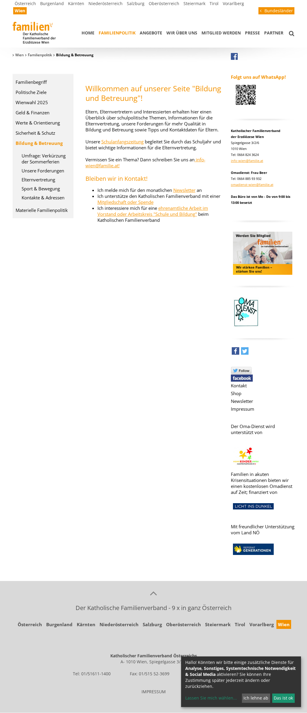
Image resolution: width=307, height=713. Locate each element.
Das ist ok (283, 698)
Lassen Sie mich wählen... (211, 698)
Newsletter (184, 190)
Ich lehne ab (255, 698)
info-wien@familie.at (247, 160)
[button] (235, 352)
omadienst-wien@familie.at (252, 184)
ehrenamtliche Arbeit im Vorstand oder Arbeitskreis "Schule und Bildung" (152, 211)
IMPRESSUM (154, 691)
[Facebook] (234, 56)
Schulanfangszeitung (122, 142)
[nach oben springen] (153, 593)
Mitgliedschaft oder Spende (125, 202)
